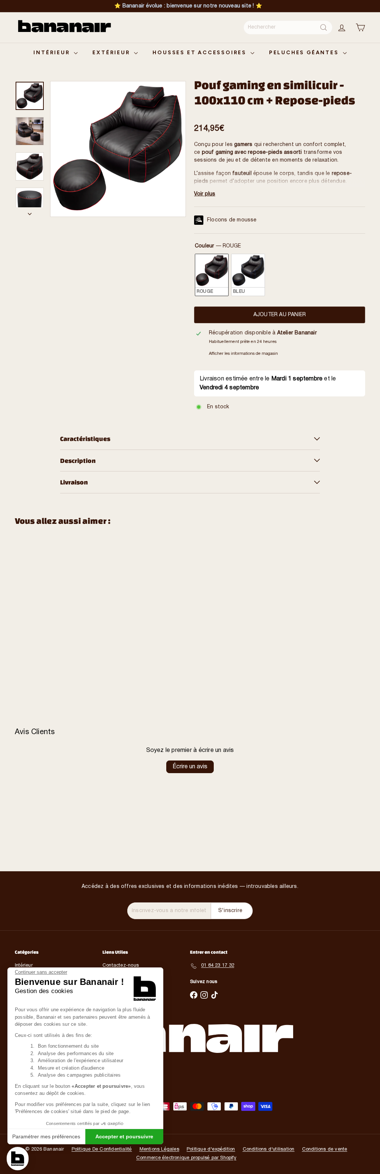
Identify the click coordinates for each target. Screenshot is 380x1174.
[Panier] (360, 27)
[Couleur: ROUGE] (26, 603)
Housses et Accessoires (200, 52)
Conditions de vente (324, 1149)
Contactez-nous (120, 965)
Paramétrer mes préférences (46, 1136)
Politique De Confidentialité (102, 1149)
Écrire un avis (190, 766)
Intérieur (52, 52)
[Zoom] (118, 149)
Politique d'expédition (211, 1149)
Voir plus (204, 194)
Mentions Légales (159, 1149)
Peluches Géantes (305, 52)
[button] (18, 1158)
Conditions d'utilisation (269, 1149)
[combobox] (287, 27)
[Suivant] (30, 212)
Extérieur (112, 52)
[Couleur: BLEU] (38, 603)
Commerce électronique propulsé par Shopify (186, 1158)
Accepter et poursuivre (124, 1136)
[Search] (323, 27)
